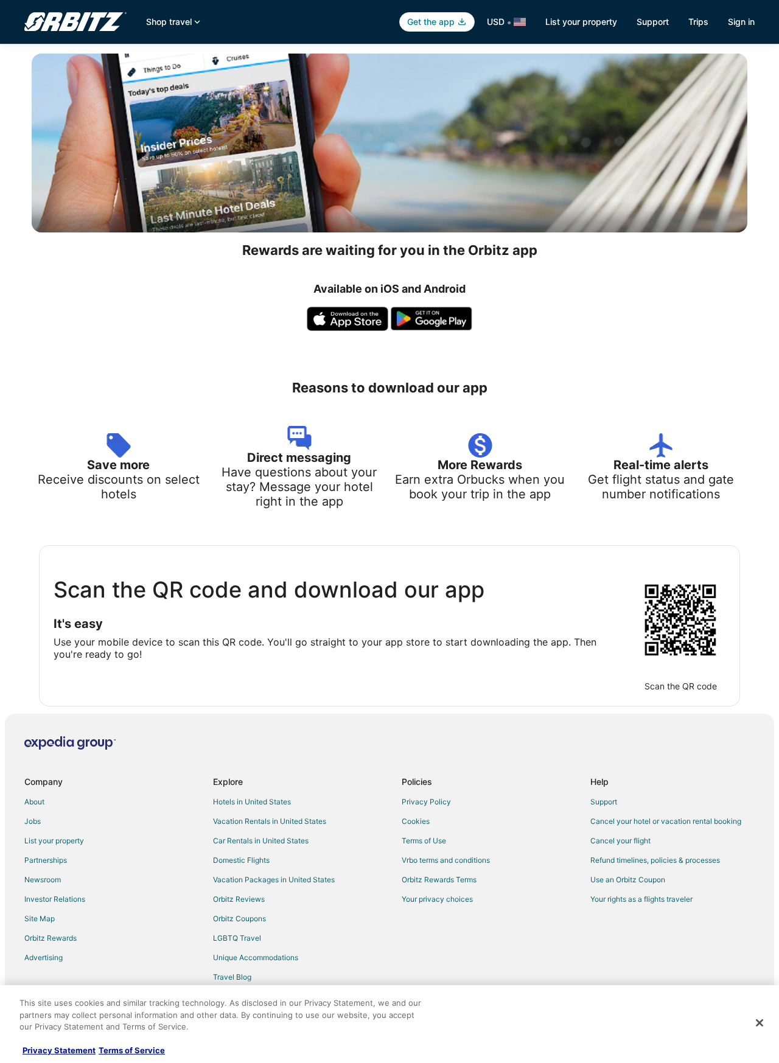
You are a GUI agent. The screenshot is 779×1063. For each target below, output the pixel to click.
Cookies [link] (416, 821)
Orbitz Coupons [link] (239, 918)
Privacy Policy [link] (426, 801)
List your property (581, 21)
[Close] (759, 1022)
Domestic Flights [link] (241, 860)
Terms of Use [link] (424, 840)
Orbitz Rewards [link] (50, 938)
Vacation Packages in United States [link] (274, 879)
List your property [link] (54, 840)
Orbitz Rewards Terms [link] (439, 879)
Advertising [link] (43, 957)
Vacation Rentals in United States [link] (269, 821)
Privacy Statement (59, 1050)
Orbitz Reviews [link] (239, 899)
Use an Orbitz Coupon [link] (627, 879)
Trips (698, 21)
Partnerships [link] (45, 860)
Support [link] (603, 801)
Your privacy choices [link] (437, 899)
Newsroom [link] (42, 879)
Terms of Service (132, 1050)
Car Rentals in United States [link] (261, 840)
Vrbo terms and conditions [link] (446, 860)
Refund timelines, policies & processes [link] (655, 860)
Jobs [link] (32, 821)
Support (653, 21)
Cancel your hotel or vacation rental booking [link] (665, 821)
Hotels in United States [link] (252, 801)
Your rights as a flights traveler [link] (641, 899)
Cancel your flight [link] (620, 840)
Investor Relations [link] (54, 899)
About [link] (34, 801)
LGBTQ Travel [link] (237, 938)
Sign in (741, 21)
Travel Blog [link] (232, 976)
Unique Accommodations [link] (255, 957)
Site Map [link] (39, 918)
